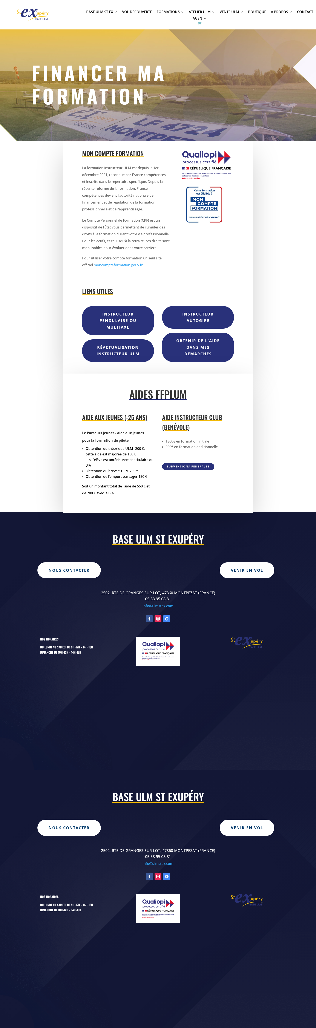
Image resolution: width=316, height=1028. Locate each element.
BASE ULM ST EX (99, 12)
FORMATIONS (168, 12)
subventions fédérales (188, 466)
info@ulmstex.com (158, 606)
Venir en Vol (247, 570)
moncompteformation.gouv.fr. (119, 265)
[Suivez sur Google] (166, 618)
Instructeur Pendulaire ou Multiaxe (118, 320)
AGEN (197, 19)
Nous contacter (69, 570)
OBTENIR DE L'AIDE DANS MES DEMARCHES (198, 347)
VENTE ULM (229, 12)
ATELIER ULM (200, 12)
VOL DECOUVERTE (137, 12)
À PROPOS (279, 12)
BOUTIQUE (257, 12)
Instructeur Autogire (198, 317)
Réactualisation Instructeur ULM (118, 351)
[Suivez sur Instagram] (158, 618)
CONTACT (305, 12)
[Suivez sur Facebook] (149, 618)
